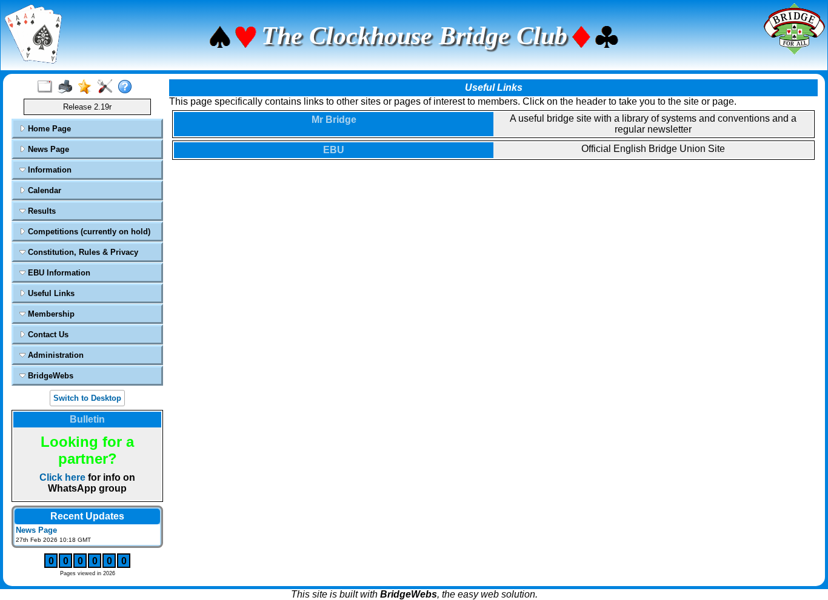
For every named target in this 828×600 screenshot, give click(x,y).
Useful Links (50, 293)
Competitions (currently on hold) (87, 231)
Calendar (43, 190)
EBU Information (57, 272)
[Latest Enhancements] (88, 87)
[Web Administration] (108, 87)
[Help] (128, 87)
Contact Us (46, 334)
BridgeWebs (49, 375)
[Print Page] (68, 87)
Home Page (48, 128)
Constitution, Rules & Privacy (81, 252)
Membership (50, 313)
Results (40, 211)
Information (48, 169)
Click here (62, 477)
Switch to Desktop (87, 398)
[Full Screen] (48, 87)
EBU (333, 150)
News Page (47, 149)
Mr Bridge (334, 119)
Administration (54, 355)
